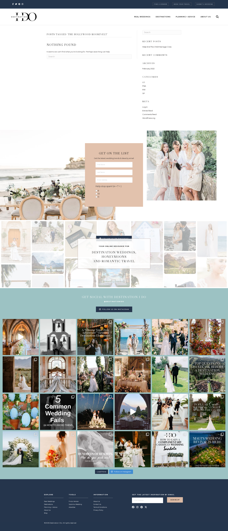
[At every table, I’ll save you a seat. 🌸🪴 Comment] (21, 412)
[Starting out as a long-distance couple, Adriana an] (58, 449)
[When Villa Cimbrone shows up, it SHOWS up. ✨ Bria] (21, 337)
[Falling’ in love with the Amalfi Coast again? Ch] (133, 412)
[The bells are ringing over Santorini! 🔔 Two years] (58, 337)
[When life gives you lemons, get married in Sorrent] (170, 337)
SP (143, 93)
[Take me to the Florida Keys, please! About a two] (133, 337)
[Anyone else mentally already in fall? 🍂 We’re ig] (207, 337)
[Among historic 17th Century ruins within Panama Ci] (133, 449)
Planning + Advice (185, 17)
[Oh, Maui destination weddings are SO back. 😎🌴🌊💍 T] (207, 449)
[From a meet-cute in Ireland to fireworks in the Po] (95, 412)
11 (98, 197)
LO (143, 82)
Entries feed (147, 111)
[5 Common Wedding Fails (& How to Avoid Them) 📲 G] (58, 412)
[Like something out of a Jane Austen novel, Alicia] (133, 374)
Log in (145, 107)
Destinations (163, 17)
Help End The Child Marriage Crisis (156, 47)
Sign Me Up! (175, 500)
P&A (144, 86)
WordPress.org (148, 118)
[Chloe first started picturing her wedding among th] (170, 374)
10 (99, 193)
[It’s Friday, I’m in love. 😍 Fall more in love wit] (170, 412)
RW (143, 90)
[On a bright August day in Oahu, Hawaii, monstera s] (95, 374)
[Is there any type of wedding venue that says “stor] (207, 412)
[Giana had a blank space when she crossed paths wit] (21, 449)
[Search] (215, 17)
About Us (206, 17)
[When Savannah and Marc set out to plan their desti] (21, 374)
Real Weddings (142, 17)
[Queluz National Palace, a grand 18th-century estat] (58, 374)
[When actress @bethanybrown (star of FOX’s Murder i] (95, 337)
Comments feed (149, 114)
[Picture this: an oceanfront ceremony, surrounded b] (95, 449)
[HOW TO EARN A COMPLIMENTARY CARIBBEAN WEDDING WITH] (170, 449)
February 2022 (148, 69)
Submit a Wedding (205, 4)
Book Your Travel (182, 4)
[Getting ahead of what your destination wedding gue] (207, 374)
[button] (133, 507)
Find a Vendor (160, 4)
